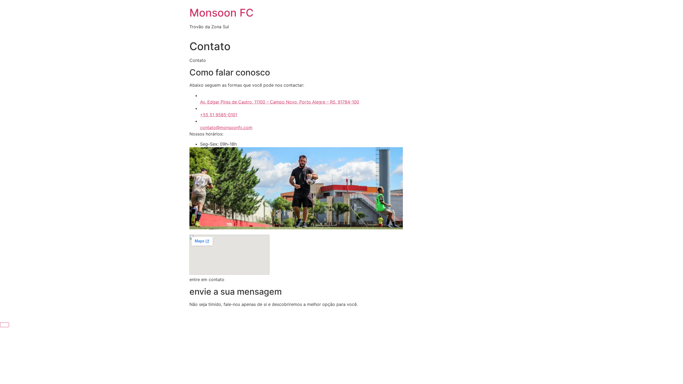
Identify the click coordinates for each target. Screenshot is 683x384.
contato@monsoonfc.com (226, 127)
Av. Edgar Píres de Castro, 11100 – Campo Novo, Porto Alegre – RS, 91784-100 (279, 102)
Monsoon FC (221, 12)
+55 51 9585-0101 (218, 114)
